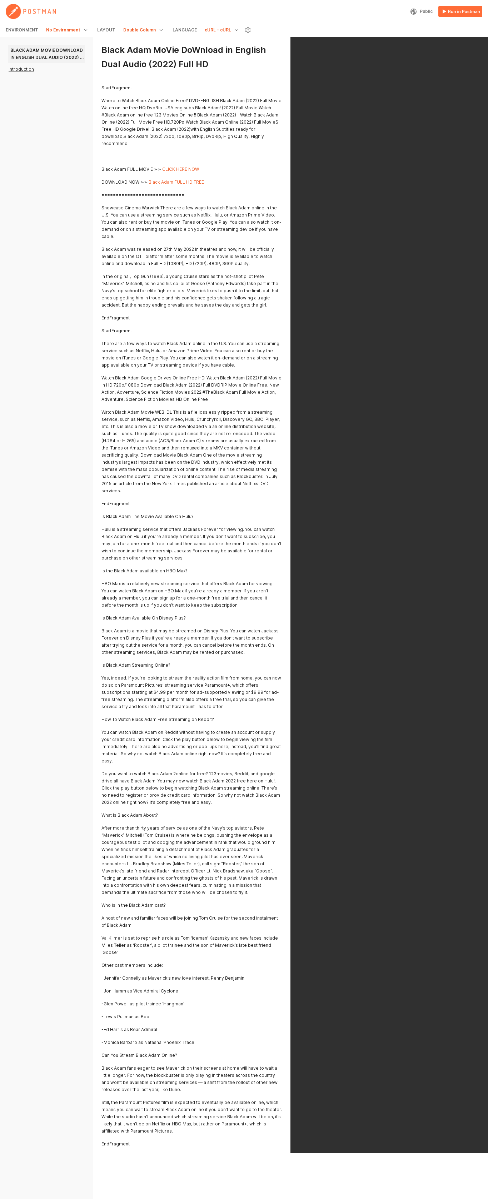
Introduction (21, 69)
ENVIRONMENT (22, 30)
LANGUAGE (185, 30)
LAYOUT (106, 30)
